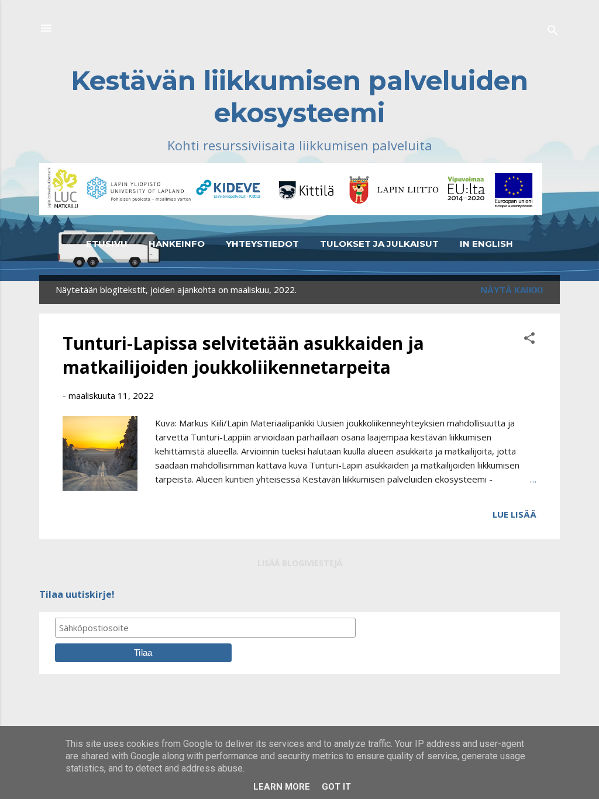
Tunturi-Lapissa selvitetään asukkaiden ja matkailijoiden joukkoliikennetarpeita (243, 355)
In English (486, 243)
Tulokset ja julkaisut (379, 243)
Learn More (281, 786)
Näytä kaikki (511, 289)
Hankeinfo (177, 243)
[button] (529, 340)
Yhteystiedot (262, 243)
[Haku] (553, 32)
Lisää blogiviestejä (299, 563)
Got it (336, 786)
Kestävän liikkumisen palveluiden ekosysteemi (299, 96)
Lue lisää (514, 514)
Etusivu (107, 243)
